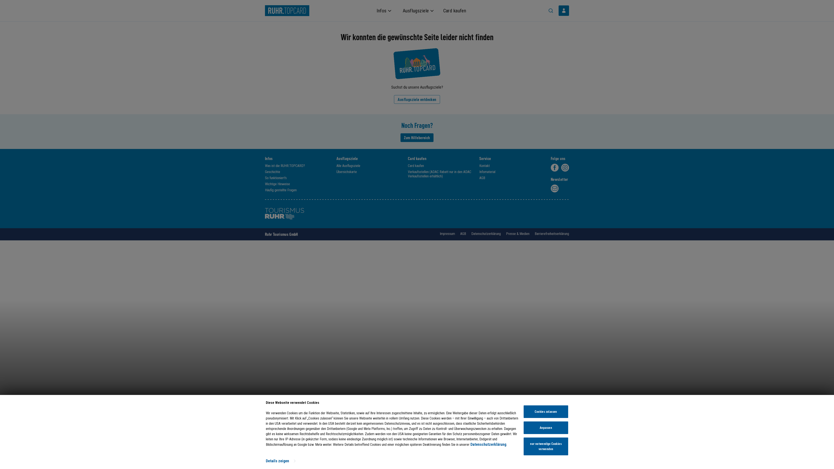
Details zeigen (277, 461)
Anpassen (546, 427)
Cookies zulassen (546, 411)
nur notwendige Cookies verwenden (546, 446)
